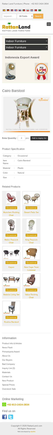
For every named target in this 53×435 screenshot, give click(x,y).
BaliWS (33, 431)
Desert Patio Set (31, 212)
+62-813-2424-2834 (18, 404)
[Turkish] (35, 10)
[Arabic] (39, 10)
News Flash (7, 347)
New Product (8, 380)
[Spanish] (4, 10)
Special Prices (8, 385)
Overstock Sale (9, 389)
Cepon (11, 267)
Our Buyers (7, 360)
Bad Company (8, 364)
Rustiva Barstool (11, 322)
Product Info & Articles (12, 343)
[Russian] (20, 10)
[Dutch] (32, 10)
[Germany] (8, 10)
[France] (16, 10)
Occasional (11, 208)
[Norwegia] (12, 10)
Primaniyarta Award (11, 351)
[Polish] (28, 10)
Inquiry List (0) (8, 368)
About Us (6, 356)
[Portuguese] (24, 10)
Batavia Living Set (11, 294)
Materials (6, 372)
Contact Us (7, 376)
